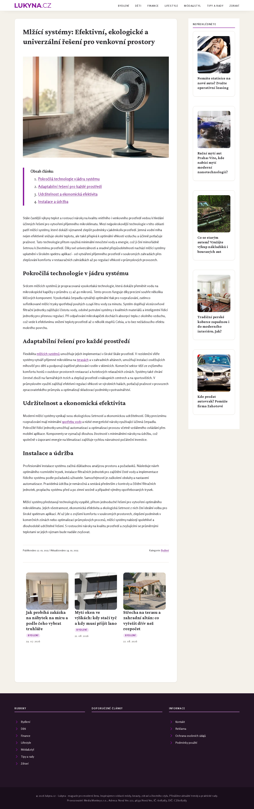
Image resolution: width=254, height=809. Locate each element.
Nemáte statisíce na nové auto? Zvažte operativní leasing (213, 83)
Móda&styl (192, 5)
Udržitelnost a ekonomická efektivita (67, 194)
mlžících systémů (48, 354)
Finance (153, 5)
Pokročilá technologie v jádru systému (69, 179)
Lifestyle (171, 5)
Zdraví (234, 5)
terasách (83, 360)
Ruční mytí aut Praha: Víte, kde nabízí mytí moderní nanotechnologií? (212, 162)
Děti (138, 5)
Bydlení (123, 5)
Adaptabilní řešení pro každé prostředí (70, 186)
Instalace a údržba (53, 201)
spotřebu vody (71, 422)
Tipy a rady (215, 5)
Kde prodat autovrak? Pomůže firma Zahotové (212, 401)
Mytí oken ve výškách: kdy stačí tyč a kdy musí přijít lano (96, 618)
